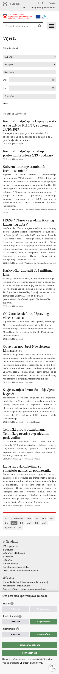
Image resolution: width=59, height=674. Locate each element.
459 (44, 523)
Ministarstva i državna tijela (16, 585)
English (52, 3)
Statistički (9, 628)
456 (21, 523)
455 (14, 523)
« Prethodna (17, 518)
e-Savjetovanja (10, 563)
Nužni (6, 603)
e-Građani (8, 560)
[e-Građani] (16, 4)
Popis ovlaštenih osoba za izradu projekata (24, 589)
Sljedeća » (10, 527)
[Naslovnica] (18, 18)
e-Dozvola (8, 549)
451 (36, 518)
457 (29, 523)
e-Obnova (8, 556)
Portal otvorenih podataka (16, 567)
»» (20, 527)
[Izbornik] (51, 25)
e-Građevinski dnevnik (14, 553)
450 (29, 518)
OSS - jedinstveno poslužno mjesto (20, 570)
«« (6, 518)
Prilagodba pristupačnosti (43, 7)
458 (37, 523)
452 (44, 518)
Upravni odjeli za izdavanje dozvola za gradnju (26, 582)
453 (51, 518)
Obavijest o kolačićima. (31, 663)
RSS (23, 7)
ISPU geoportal (10, 546)
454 (6, 523)
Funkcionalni (10, 616)
